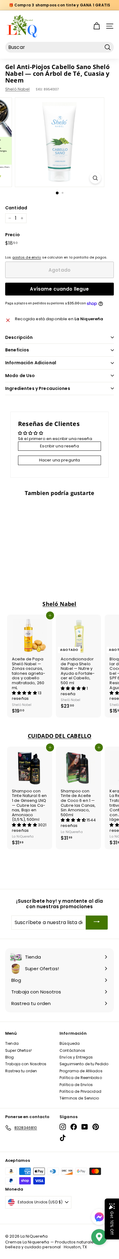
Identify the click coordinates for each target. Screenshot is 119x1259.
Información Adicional (30, 363)
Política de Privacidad (80, 1091)
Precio (12, 234)
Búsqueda (70, 1043)
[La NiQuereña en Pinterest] (95, 1127)
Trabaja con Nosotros (26, 1063)
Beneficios (17, 350)
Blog (9, 1057)
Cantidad (16, 208)
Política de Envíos (76, 1084)
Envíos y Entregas (76, 1057)
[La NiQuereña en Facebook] (73, 1127)
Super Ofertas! (18, 1050)
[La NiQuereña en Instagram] (63, 1127)
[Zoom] (95, 178)
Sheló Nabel (17, 89)
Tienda (12, 1043)
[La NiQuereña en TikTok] (63, 1138)
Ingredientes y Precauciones (37, 388)
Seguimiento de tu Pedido (84, 1063)
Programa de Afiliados (81, 1071)
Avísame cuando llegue (59, 289)
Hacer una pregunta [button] (59, 460)
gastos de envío (26, 257)
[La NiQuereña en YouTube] (84, 1127)
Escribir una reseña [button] (59, 446)
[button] (25, 693)
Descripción (19, 337)
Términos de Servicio (79, 1098)
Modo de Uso (20, 376)
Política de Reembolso (81, 1077)
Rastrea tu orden (21, 1071)
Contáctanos (72, 1050)
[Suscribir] (97, 922)
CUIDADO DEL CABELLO (59, 736)
